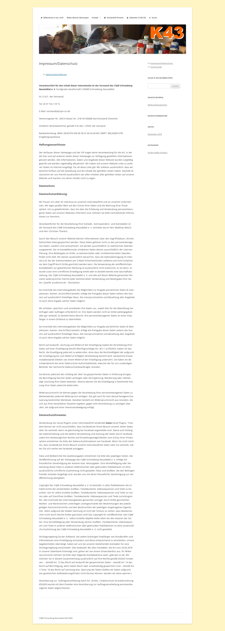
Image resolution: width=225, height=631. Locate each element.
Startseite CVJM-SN (137, 18)
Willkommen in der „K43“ (53, 18)
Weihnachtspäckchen (157, 104)
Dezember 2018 (155, 134)
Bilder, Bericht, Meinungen (78, 18)
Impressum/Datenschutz (161, 63)
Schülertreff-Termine (115, 18)
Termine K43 (156, 67)
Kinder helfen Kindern (157, 152)
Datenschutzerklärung (56, 74)
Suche (154, 18)
